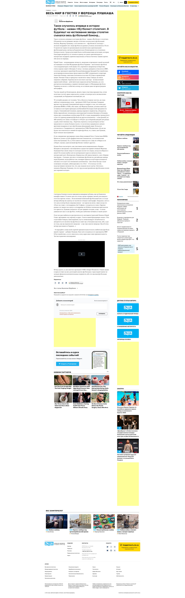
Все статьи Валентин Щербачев (65, 288)
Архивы (69, 546)
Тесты (106, 2)
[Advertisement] (81, 183)
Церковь (94, 573)
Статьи (76, 2)
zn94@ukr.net (85, 555)
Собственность (120, 576)
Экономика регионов (50, 578)
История (118, 569)
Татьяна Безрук (75, 533)
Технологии (95, 569)
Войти (121, 2)
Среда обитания (96, 571)
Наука (94, 567)
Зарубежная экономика (75, 569)
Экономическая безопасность (76, 573)
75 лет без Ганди (122, 189)
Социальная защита (73, 567)
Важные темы (50, 6)
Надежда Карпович (100, 531)
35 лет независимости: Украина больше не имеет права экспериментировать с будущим (126, 229)
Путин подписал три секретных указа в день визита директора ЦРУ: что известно (125, 238)
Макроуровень (48, 571)
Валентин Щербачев (66, 21)
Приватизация (48, 576)
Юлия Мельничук (122, 533)
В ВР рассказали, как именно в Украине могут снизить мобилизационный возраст (125, 249)
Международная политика (51, 569)
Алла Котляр (50, 531)
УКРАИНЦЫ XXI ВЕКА (124, 339)
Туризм (118, 573)
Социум (118, 567)
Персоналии (72, 576)
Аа (125, 2)
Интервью (92, 2)
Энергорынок (48, 573)
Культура (94, 576)
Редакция (69, 548)
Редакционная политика (73, 553)
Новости (70, 2)
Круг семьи (119, 571)
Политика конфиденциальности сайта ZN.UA (129, 592)
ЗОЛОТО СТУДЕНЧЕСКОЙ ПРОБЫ (127, 314)
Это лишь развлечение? (125, 182)
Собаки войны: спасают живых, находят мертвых (124, 162)
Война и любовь (122, 138)
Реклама (69, 550)
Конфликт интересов (74, 571)
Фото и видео (84, 2)
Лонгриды (100, 2)
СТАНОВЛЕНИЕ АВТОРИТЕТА (126, 326)
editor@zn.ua (90, 559)
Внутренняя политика (50, 567)
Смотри (120, 389)
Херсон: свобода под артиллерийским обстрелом (124, 147)
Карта (68, 555)
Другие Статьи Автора (126, 300)
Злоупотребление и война (123, 154)
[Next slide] (138, 6)
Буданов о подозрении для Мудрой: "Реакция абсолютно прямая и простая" (125, 220)
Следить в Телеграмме (68, 364)
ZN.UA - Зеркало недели (128, 110)
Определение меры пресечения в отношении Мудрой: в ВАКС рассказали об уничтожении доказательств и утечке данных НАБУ (125, 208)
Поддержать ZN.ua (133, 2)
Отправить (102, 313)
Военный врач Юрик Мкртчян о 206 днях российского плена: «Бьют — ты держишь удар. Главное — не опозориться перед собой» (124, 173)
